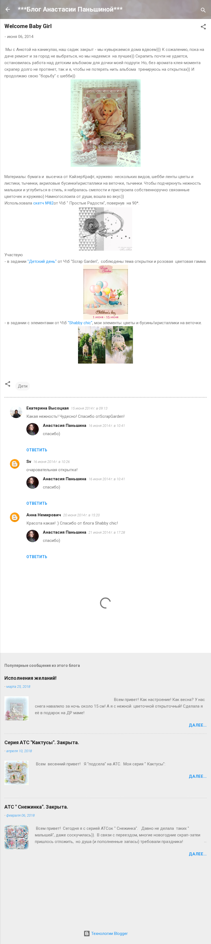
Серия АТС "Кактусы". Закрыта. (41, 742)
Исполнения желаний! (30, 678)
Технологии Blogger (109, 933)
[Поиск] (203, 11)
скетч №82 (43, 203)
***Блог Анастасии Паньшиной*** (70, 9)
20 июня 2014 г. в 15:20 (81, 515)
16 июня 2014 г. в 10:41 (106, 426)
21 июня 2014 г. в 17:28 (106, 532)
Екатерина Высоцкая (47, 408)
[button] (203, 27)
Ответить (36, 450)
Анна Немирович (43, 514)
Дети (22, 386)
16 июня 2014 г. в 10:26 (51, 462)
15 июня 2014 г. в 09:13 (89, 408)
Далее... (198, 725)
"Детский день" (42, 261)
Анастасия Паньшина (64, 425)
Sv (28, 461)
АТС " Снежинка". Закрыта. (36, 807)
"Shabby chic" (80, 322)
